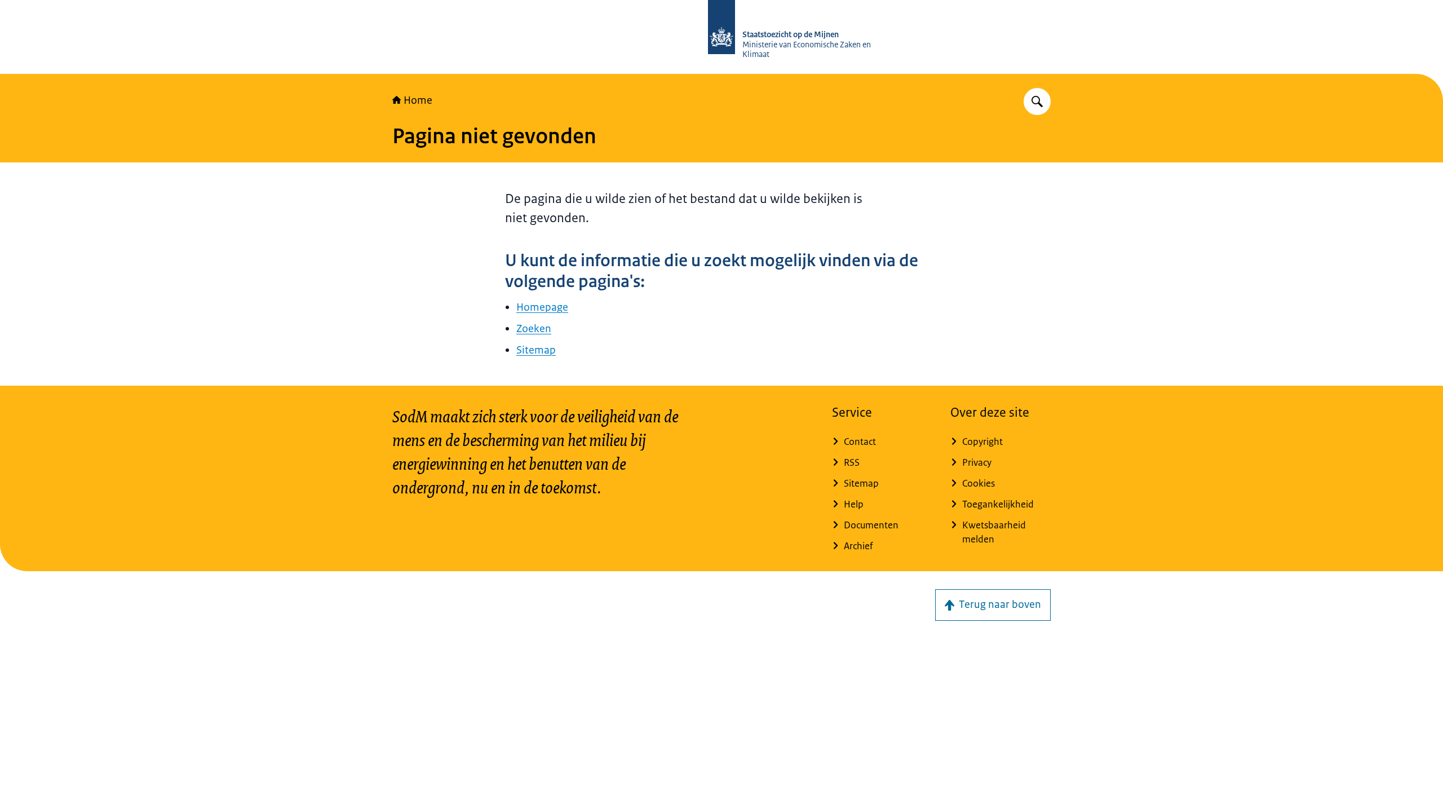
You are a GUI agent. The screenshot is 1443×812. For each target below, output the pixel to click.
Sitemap (536, 350)
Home (418, 100)
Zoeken (533, 329)
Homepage (542, 307)
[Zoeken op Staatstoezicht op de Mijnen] (1037, 101)
